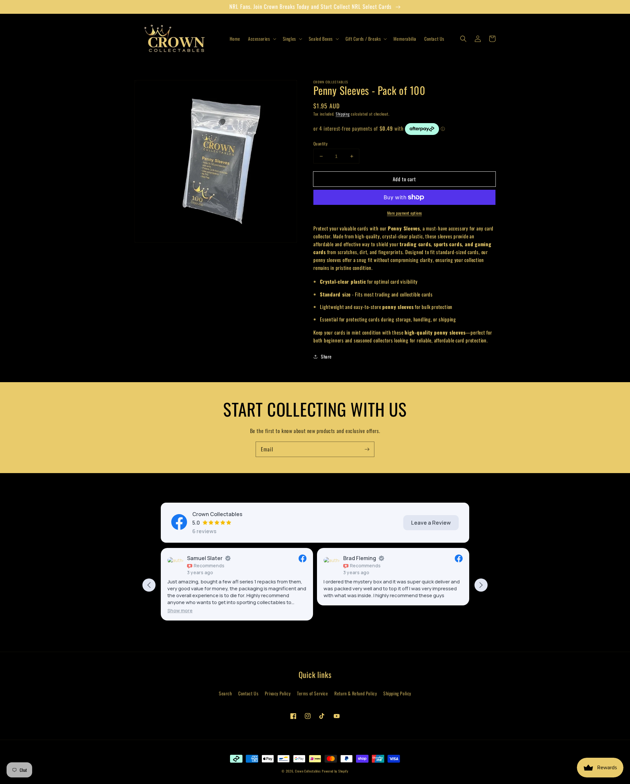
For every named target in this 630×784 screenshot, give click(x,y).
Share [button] (326, 356)
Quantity (320, 144)
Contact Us (248, 693)
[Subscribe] (367, 449)
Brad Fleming (359, 558)
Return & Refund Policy (355, 693)
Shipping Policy (397, 693)
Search (225, 693)
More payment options (404, 213)
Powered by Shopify (335, 771)
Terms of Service (312, 693)
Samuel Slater (204, 558)
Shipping (343, 114)
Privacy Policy (277, 693)
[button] (261, 39)
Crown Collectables (308, 771)
